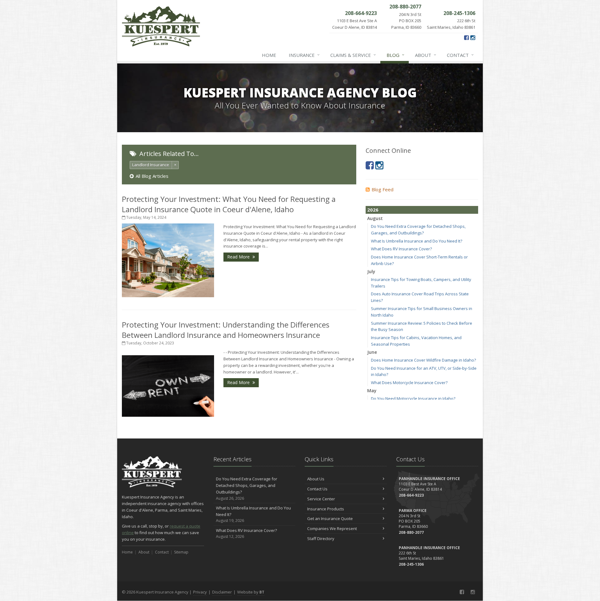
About (425, 55)
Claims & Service (353, 55)
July (371, 271)
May (372, 390)
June (372, 352)
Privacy (200, 592)
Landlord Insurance (150, 165)
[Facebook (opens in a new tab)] (466, 37)
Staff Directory (320, 538)
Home (269, 55)
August (375, 218)
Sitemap (181, 552)
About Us (315, 479)
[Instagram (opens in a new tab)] (472, 37)
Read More (239, 257)
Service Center (321, 499)
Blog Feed (382, 189)
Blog (395, 55)
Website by (250, 592)
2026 (372, 210)
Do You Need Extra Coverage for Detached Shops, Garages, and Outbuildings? (246, 488)
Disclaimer (222, 592)
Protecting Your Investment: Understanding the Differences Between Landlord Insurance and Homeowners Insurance (225, 329)
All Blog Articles (152, 176)
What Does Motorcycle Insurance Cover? (409, 382)
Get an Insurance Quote (330, 518)
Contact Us (317, 489)
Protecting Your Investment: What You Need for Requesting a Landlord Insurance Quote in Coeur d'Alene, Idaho (229, 204)
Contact (460, 55)
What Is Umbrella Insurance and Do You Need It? (416, 241)
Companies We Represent (332, 528)
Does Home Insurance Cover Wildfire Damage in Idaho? (423, 360)
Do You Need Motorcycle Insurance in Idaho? (413, 398)
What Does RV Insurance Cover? (401, 249)
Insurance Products (325, 509)
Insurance (304, 55)
